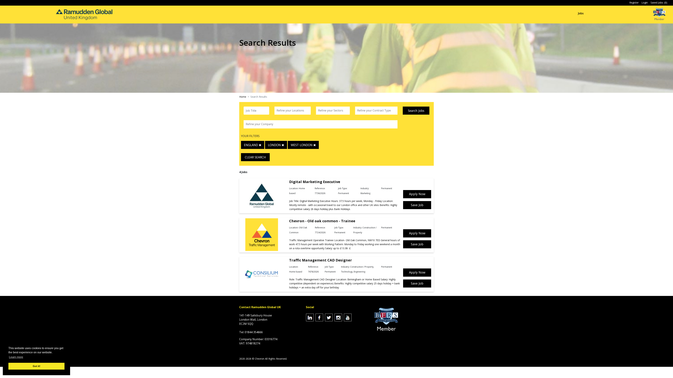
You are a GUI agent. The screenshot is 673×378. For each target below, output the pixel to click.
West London (302, 145)
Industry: (365, 188)
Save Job (417, 205)
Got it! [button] (36, 366)
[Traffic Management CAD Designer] (261, 274)
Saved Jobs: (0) (659, 2)
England (251, 145)
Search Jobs (416, 110)
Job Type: (342, 188)
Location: (293, 188)
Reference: (320, 188)
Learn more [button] (16, 357)
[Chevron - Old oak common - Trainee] (261, 235)
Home (242, 96)
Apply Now (417, 194)
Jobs (581, 13)
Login (644, 2)
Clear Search (255, 157)
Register (634, 2)
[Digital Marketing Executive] (261, 196)
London (275, 145)
